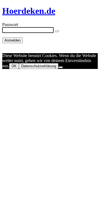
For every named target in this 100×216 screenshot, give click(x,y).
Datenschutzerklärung (38, 66)
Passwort (10, 24)
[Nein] (60, 67)
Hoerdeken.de (28, 11)
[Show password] (57, 31)
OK (14, 66)
